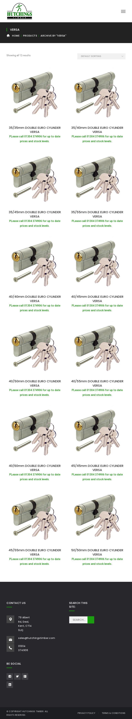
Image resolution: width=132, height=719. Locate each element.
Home (15, 35)
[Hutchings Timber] (19, 10)
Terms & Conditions (113, 713)
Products (30, 35)
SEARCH (90, 619)
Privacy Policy (86, 713)
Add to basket (34, 120)
